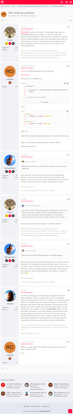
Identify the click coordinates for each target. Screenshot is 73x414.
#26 (68, 290)
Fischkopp (9, 386)
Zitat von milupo (30, 161)
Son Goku (32, 394)
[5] (23, 94)
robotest (26, 32)
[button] (64, 83)
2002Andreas (25, 75)
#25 (68, 244)
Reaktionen (5, 47)
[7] (23, 97)
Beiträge (4, 49)
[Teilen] (70, 20)
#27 (68, 342)
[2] (23, 88)
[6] (23, 95)
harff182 (56, 386)
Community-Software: (36, 411)
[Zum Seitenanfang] (70, 411)
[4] (23, 92)
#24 (68, 199)
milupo (23, 71)
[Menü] (70, 2)
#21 (68, 27)
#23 (68, 155)
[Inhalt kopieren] (67, 83)
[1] (23, 86)
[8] (23, 99)
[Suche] (62, 2)
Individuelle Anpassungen (13, 387)
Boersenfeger (33, 386)
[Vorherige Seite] (2, 20)
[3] (23, 90)
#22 (68, 66)
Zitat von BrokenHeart (32, 206)
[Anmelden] (66, 2)
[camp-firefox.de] (2, 2)
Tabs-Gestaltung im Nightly (63, 393)
